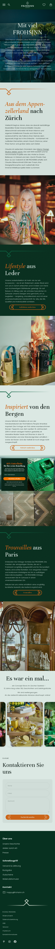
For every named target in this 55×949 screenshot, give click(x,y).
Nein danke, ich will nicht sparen (14, 482)
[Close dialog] (52, 460)
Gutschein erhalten (14, 478)
